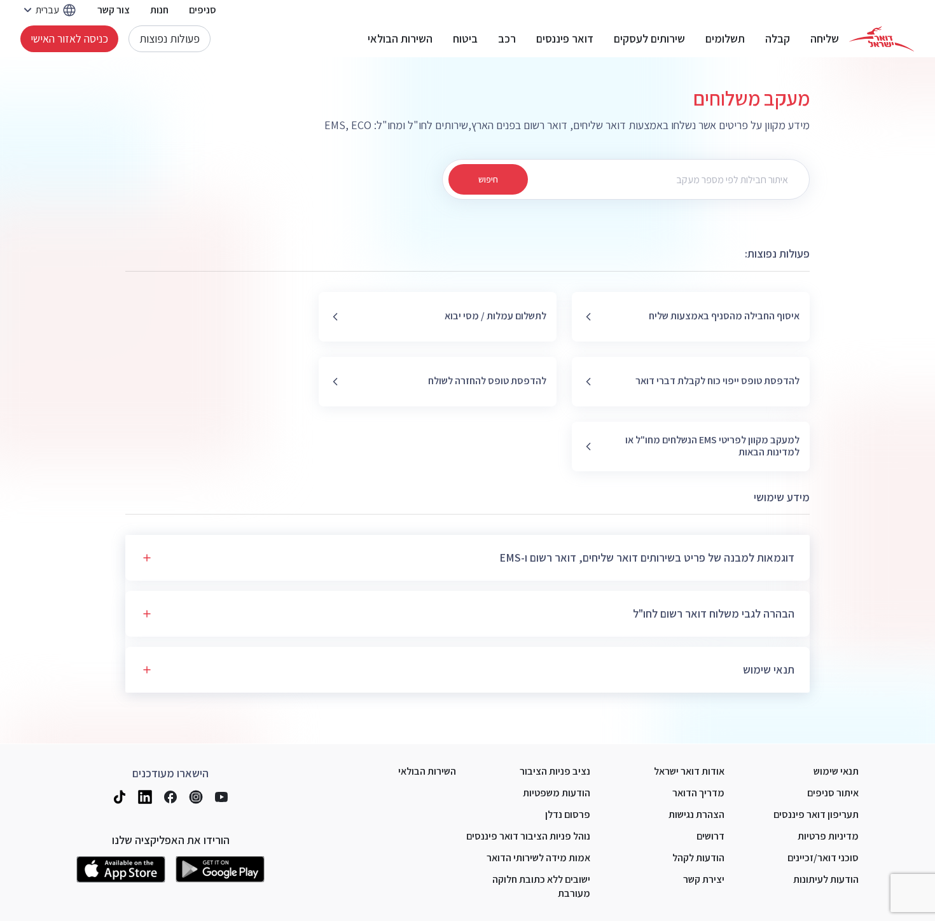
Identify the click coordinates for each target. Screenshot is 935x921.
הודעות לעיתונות (826, 879)
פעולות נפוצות (169, 38)
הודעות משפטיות (556, 793)
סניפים (202, 10)
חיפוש (488, 179)
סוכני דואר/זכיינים (823, 857)
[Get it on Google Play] (220, 869)
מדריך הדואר (698, 793)
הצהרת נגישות (696, 814)
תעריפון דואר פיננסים (816, 814)
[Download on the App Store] (120, 869)
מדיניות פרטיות (828, 836)
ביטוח (465, 39)
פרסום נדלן (567, 814)
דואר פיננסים (564, 39)
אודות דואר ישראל (689, 771)
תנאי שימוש (836, 771)
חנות (159, 10)
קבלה (777, 39)
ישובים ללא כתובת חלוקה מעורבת (541, 886)
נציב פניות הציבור (555, 771)
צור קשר (113, 10)
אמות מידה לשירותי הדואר (538, 857)
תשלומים (725, 39)
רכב (507, 39)
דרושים (710, 836)
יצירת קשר (703, 879)
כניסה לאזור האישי (69, 38)
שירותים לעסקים (649, 39)
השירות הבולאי (400, 39)
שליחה (824, 39)
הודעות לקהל (698, 857)
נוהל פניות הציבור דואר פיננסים (528, 836)
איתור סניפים (833, 793)
